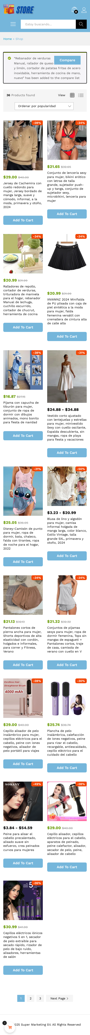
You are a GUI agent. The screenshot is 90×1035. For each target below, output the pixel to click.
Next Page (58, 998)
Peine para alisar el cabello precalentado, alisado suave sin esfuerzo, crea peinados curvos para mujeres (21, 842)
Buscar (81, 24)
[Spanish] (12, 5)
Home (7, 39)
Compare (67, 60)
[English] (6, 5)
